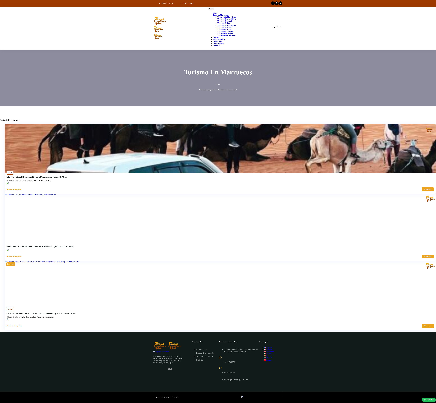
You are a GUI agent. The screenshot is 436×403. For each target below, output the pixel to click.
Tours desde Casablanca (226, 19)
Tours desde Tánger (225, 31)
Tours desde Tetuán (225, 33)
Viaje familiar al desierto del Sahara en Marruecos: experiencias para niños (40, 246)
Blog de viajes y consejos (205, 353)
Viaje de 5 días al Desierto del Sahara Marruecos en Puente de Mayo (37, 177)
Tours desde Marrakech (226, 17)
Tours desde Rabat (224, 29)
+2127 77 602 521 (168, 3)
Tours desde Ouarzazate (226, 25)
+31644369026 (187, 3)
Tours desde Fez (223, 23)
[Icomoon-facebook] (155, 369)
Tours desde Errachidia (226, 35)
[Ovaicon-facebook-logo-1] (273, 3)
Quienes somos (218, 44)
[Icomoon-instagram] (163, 369)
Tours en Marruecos (221, 15)
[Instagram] (277, 3)
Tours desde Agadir (225, 21)
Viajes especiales (219, 39)
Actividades (217, 41)
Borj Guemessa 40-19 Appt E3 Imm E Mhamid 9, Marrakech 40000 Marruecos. (241, 350)
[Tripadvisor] (280, 3)
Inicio (215, 13)
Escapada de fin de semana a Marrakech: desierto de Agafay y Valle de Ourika (41, 313)
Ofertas (216, 37)
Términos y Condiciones (205, 356)
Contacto (216, 46)
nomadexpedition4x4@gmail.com (236, 380)
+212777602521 (230, 362)
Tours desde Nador (224, 27)
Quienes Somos (201, 349)
